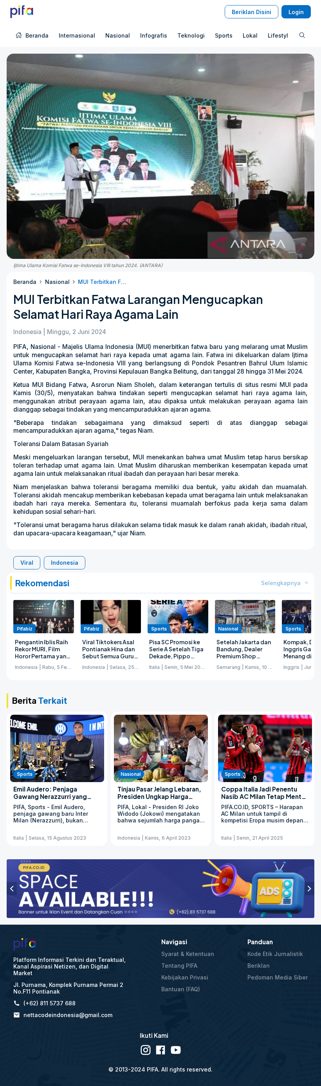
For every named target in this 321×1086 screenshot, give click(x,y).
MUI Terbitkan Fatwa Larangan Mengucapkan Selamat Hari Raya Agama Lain (103, 281)
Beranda (24, 281)
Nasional (57, 281)
